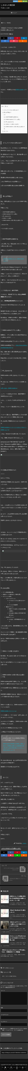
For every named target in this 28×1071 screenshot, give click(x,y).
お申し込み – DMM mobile (8, 388)
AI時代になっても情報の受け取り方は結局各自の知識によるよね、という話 (18, 898)
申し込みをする (9, 122)
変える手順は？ (6, 112)
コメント (3, 990)
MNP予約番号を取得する (11, 117)
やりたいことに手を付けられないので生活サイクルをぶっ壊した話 (18, 938)
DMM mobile (19, 89)
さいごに (5, 131)
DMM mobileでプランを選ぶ (12, 119)
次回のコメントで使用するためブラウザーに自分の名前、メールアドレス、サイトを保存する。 (14, 1029)
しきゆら (24, 843)
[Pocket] (14, 41)
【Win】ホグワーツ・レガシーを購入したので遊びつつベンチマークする (18, 924)
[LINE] (17, 855)
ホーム (4, 22)
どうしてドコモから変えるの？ (10, 110)
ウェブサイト (4, 1021)
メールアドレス (4, 1014)
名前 (2, 1007)
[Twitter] (4, 38)
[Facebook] (11, 38)
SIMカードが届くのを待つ (11, 124)
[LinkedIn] (24, 38)
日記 (10, 22)
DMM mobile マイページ (8, 711)
